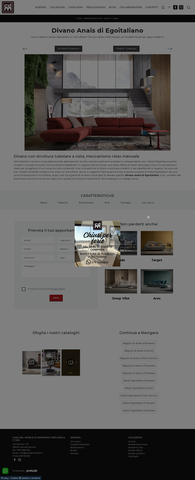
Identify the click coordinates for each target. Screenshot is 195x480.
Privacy (5, 478)
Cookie (14, 478)
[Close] (148, 217)
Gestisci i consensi (31, 478)
